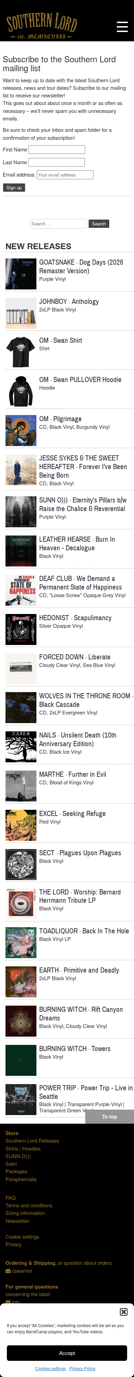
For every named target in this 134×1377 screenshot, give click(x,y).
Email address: (20, 174)
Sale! (11, 1163)
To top (109, 1116)
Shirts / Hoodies (23, 1148)
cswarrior (22, 1270)
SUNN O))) (18, 1155)
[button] (123, 1312)
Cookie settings (22, 1236)
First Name (15, 149)
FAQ (10, 1197)
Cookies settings (50, 1368)
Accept (67, 1352)
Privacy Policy (82, 1368)
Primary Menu (122, 27)
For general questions (31, 1286)
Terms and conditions (28, 1205)
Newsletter (17, 1220)
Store (12, 1133)
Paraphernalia (20, 1179)
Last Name (15, 162)
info (16, 1301)
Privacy (13, 1244)
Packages (16, 1171)
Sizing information (25, 1212)
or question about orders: (59, 1262)
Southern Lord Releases (32, 1140)
